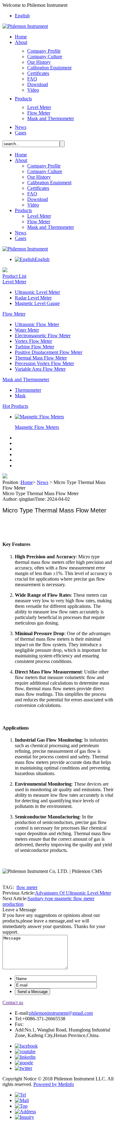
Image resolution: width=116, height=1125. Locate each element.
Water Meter (27, 330)
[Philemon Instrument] (25, 26)
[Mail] (22, 1100)
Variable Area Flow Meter (40, 369)
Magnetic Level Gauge (37, 303)
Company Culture (44, 56)
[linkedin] (25, 1057)
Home (21, 36)
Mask (20, 395)
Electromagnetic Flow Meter (43, 335)
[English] (25, 259)
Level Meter (39, 107)
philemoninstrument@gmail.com (61, 1013)
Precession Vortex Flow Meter (44, 363)
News (20, 127)
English (22, 15)
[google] (24, 1062)
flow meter (26, 887)
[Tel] (20, 1094)
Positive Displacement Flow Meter (48, 352)
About (21, 42)
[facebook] (26, 1046)
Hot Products (15, 406)
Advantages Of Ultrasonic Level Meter (73, 893)
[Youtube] (25, 1051)
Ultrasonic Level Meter (37, 292)
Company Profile (44, 51)
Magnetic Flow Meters (37, 427)
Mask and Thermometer (50, 118)
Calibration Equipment (49, 67)
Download (37, 84)
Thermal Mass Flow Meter (41, 357)
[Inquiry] (24, 1117)
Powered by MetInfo (53, 1084)
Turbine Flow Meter (34, 346)
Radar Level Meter (33, 297)
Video (33, 90)
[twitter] (23, 1068)
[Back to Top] (21, 1106)
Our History (39, 62)
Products (23, 98)
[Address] (25, 1111)
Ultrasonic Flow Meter (37, 324)
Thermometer (28, 390)
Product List (14, 276)
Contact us (12, 1002)
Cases (20, 132)
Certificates (38, 73)
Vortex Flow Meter (33, 341)
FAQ (32, 78)
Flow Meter (38, 113)
